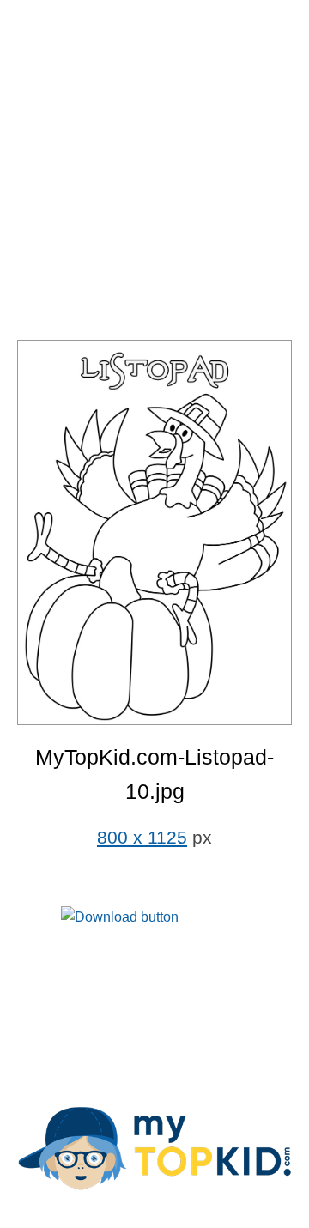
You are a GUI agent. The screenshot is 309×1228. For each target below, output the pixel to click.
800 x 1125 (142, 837)
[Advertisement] (154, 171)
